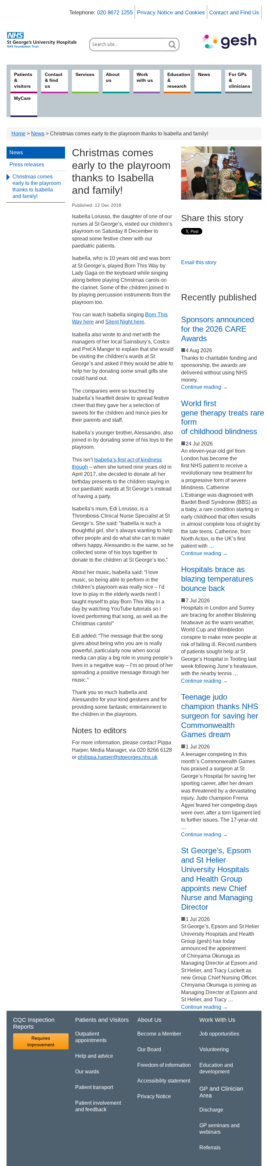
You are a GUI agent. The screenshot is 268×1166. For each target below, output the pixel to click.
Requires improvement (40, 1041)
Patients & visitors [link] (23, 80)
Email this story (198, 262)
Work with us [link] (145, 77)
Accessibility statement (163, 1080)
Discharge (211, 1110)
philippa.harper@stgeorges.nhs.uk (118, 757)
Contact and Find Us (234, 12)
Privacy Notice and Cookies (171, 12)
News (37, 133)
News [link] (204, 74)
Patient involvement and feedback (98, 1106)
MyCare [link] (22, 98)
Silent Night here (124, 322)
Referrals (210, 1147)
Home (18, 133)
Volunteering (214, 1049)
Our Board (149, 1049)
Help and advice (94, 1056)
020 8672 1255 (115, 12)
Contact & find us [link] (53, 80)
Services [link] (84, 74)
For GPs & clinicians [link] (239, 80)
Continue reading (204, 387)
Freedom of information (164, 1065)
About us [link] (113, 77)
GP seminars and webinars (219, 1129)
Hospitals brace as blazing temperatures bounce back (217, 579)
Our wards (87, 1071)
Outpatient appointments (91, 1037)
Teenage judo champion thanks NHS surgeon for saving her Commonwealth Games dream (219, 715)
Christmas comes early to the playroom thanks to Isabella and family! (36, 186)
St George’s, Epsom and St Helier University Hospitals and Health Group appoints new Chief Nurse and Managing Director (217, 878)
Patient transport (94, 1087)
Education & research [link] (178, 80)
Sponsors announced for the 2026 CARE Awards (217, 329)
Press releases (26, 164)
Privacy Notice (154, 1096)
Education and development (216, 1068)
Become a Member (159, 1034)
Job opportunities (219, 1034)
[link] (45, 40)
